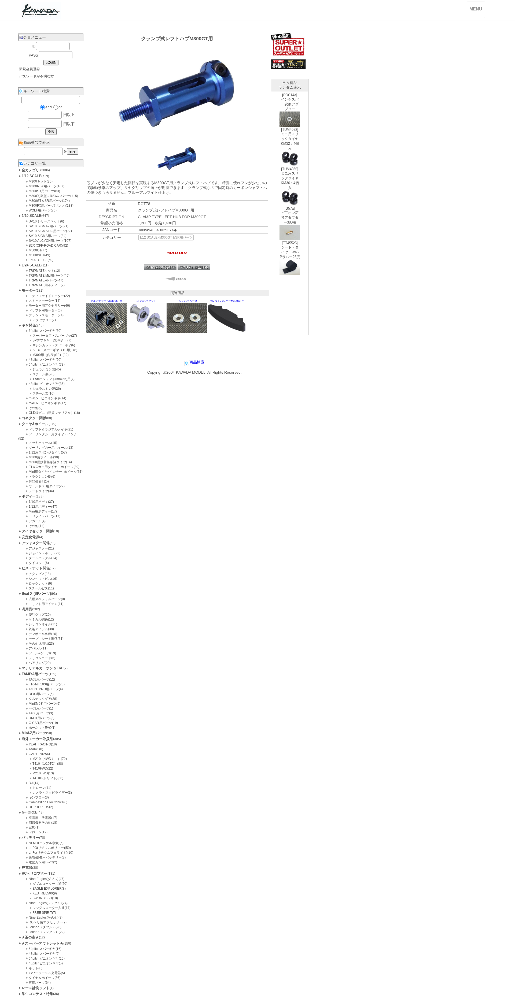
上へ (505, 991)
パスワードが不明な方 (36, 76)
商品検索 (196, 362)
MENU (475, 9)
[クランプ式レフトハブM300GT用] (177, 173)
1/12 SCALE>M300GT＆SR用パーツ (166, 237)
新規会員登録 (29, 69)
